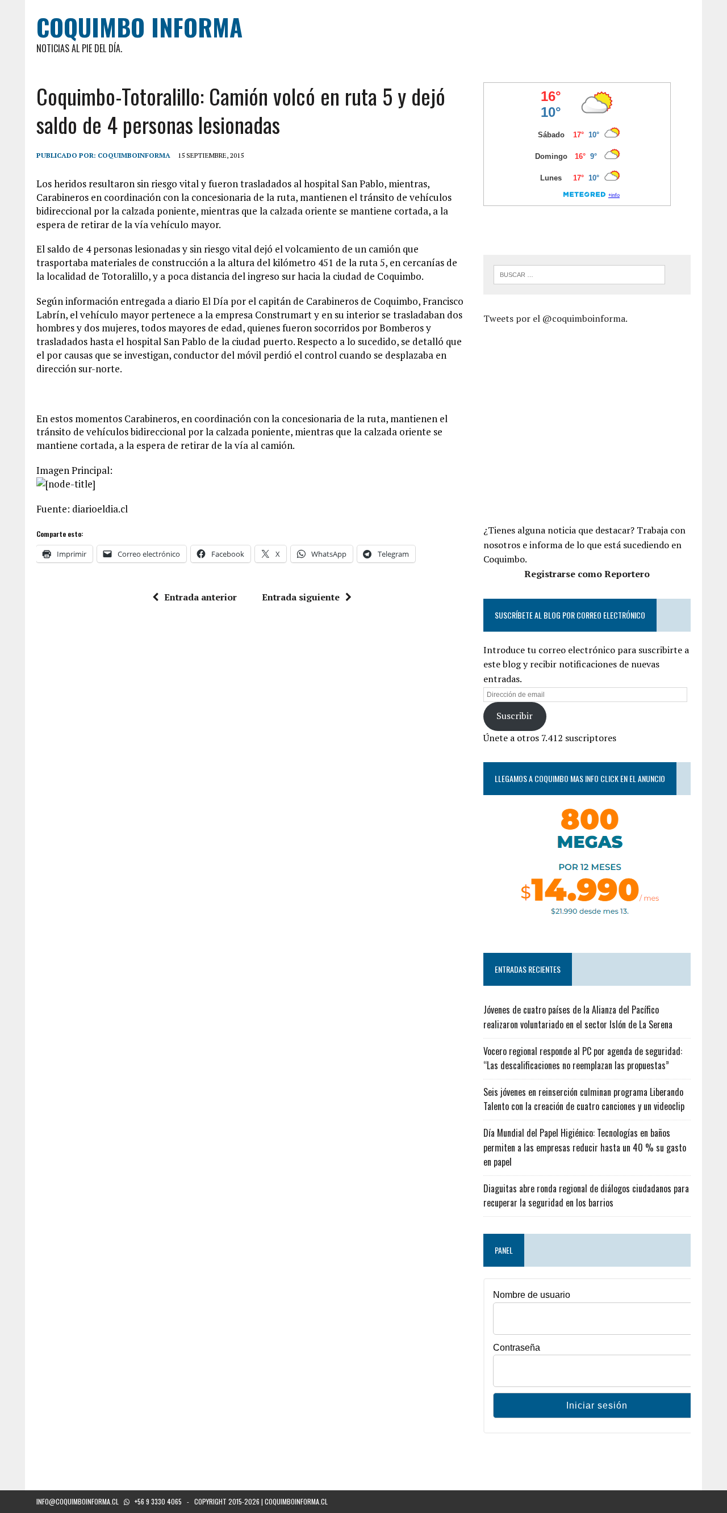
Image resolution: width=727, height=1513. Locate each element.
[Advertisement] (578, 422)
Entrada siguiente (301, 597)
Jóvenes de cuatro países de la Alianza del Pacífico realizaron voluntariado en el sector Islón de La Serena (577, 1017)
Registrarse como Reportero (587, 574)
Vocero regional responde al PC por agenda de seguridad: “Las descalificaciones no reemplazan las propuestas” (582, 1058)
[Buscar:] (579, 273)
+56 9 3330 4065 (158, 1501)
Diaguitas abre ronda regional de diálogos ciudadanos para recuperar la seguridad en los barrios (586, 1196)
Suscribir (514, 715)
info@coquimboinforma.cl (77, 1501)
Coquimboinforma (134, 155)
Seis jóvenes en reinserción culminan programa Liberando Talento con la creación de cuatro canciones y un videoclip (583, 1099)
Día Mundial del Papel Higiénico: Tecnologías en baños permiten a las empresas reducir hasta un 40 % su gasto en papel (584, 1147)
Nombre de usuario (531, 1295)
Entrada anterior (200, 597)
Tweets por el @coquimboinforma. (555, 318)
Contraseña (516, 1347)
